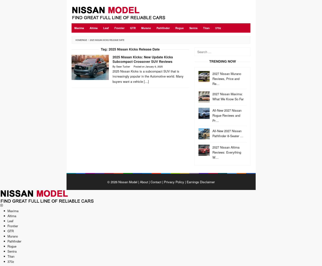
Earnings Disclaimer (200, 182)
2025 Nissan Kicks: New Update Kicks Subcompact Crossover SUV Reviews (143, 59)
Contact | (156, 182)
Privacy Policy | (174, 182)
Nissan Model (127, 182)
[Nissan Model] (123, 12)
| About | (143, 182)
